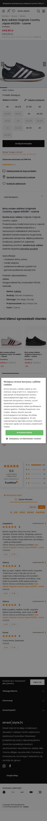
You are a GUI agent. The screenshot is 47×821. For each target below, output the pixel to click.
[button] (23, 438)
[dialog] (23, 410)
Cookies (7, 412)
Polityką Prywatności (27, 409)
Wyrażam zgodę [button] (24, 432)
